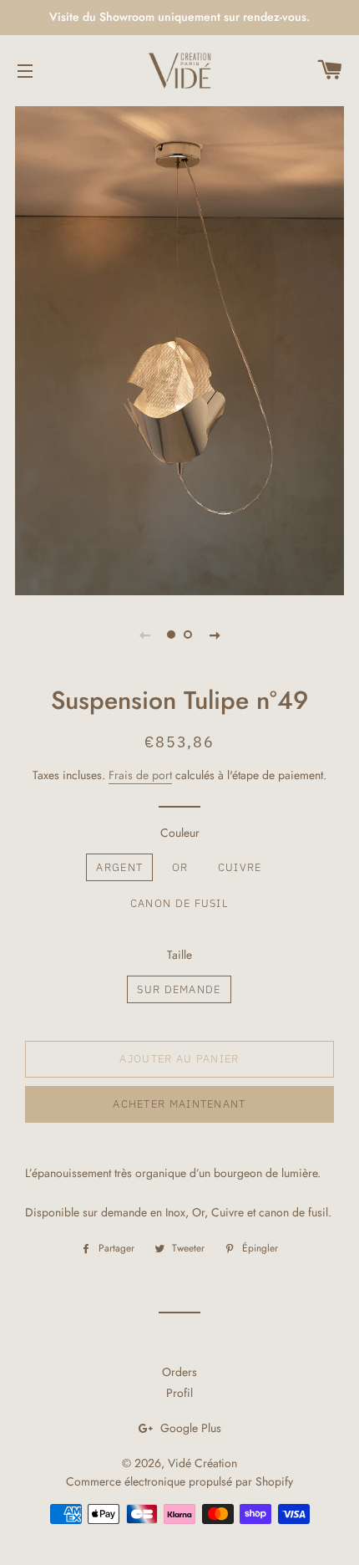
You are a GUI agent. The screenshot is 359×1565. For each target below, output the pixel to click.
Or (180, 867)
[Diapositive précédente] (144, 634)
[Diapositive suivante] (214, 634)
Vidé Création (202, 1463)
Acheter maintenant (179, 1104)
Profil (179, 1392)
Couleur (180, 832)
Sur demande (178, 989)
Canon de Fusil (179, 903)
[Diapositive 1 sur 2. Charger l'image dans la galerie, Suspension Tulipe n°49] (171, 634)
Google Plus (189, 1428)
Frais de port (140, 775)
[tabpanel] (179, 348)
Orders (179, 1372)
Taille (179, 954)
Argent (119, 867)
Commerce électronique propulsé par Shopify (179, 1481)
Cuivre (240, 867)
